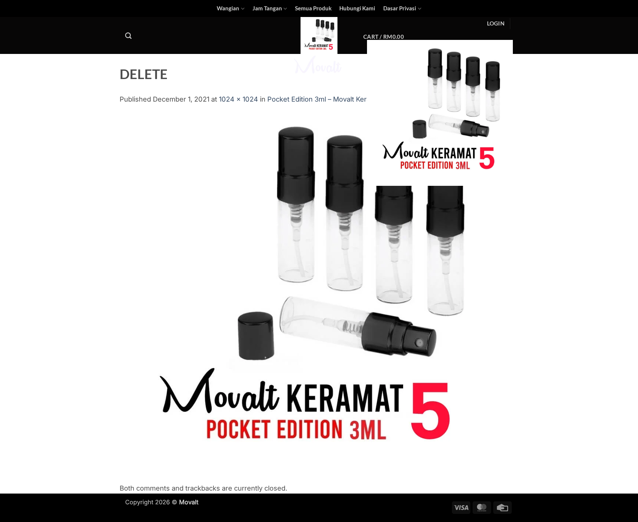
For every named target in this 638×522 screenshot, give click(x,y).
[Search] (128, 35)
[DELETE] (309, 293)
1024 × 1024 (238, 99)
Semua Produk (313, 8)
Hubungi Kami (357, 8)
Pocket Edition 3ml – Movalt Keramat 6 (327, 99)
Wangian (228, 8)
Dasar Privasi (399, 8)
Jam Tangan (267, 8)
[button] (495, 23)
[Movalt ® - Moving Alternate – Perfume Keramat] (319, 47)
